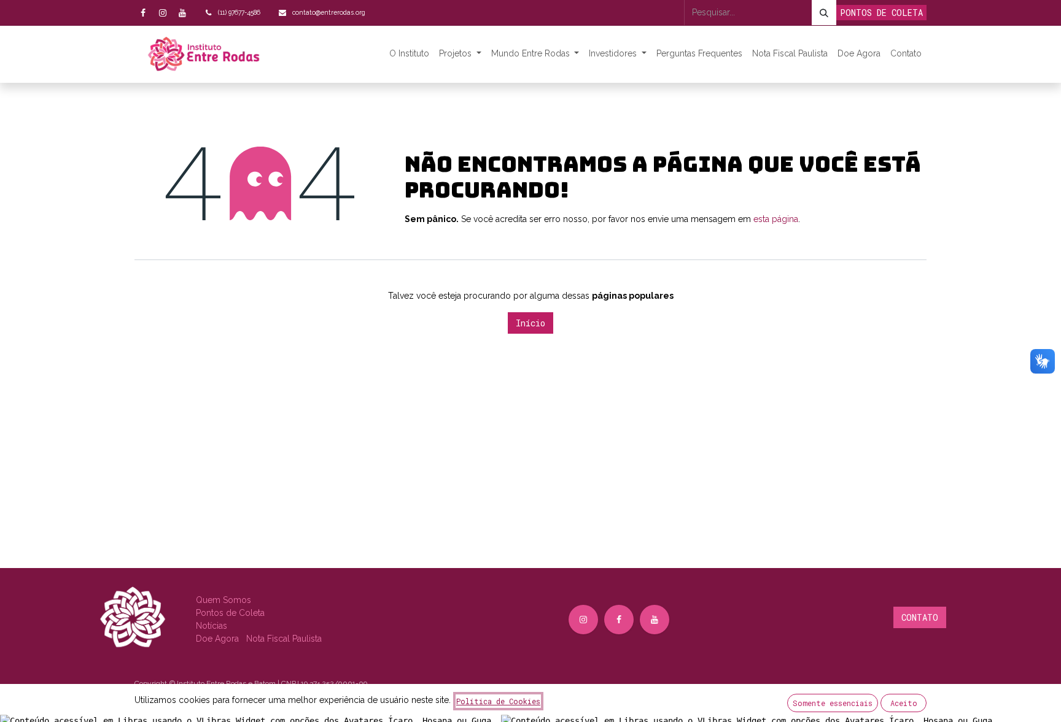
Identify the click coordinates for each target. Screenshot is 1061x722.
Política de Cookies (498, 701)
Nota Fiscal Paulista (284, 638)
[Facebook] (143, 12)
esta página (775, 219)
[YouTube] (182, 12)
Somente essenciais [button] (833, 703)
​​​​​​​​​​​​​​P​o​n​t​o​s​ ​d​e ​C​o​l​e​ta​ (230, 613)
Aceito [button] (903, 703)
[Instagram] (162, 12)
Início (530, 323)
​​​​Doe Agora (218, 638)
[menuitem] (409, 53)
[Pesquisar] (824, 12)
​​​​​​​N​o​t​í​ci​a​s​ (211, 626)
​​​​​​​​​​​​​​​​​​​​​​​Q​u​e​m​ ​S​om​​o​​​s (223, 600)
